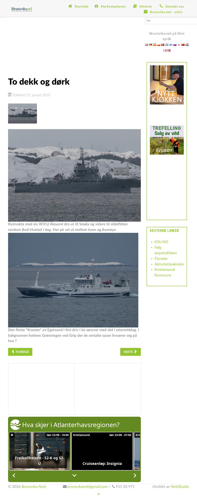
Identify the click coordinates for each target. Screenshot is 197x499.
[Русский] (174, 44)
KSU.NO (161, 242)
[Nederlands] (187, 44)
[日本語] (178, 44)
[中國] (182, 44)
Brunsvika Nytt (34, 487)
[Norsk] (168, 50)
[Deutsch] (150, 44)
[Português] (162, 44)
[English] (146, 44)
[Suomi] (170, 44)
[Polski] (158, 44)
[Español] (154, 44)
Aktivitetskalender (169, 264)
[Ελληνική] (166, 44)
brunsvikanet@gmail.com (87, 487)
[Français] (164, 50)
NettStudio (180, 487)
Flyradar (161, 259)
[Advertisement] (74, 44)
